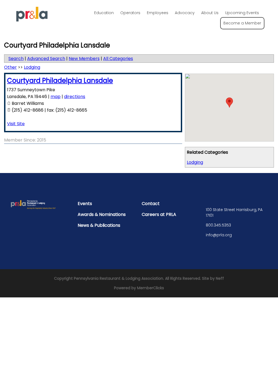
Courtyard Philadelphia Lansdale (60, 80)
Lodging (195, 162)
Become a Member (242, 23)
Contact (151, 203)
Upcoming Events (242, 12)
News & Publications (99, 225)
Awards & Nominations (102, 214)
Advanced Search (46, 58)
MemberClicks (150, 288)
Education (104, 12)
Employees (157, 12)
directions (74, 96)
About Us (210, 12)
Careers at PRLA (159, 214)
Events (85, 203)
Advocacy (185, 12)
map (55, 96)
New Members (84, 58)
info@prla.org (219, 235)
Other (10, 67)
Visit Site (16, 124)
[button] (229, 102)
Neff (220, 278)
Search (16, 58)
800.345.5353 (218, 225)
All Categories (118, 58)
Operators (130, 12)
